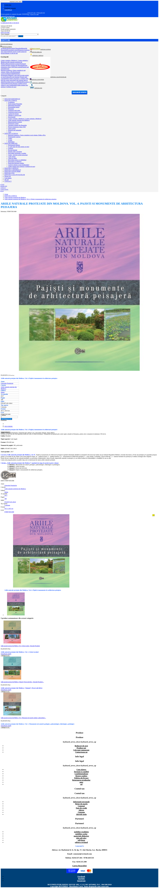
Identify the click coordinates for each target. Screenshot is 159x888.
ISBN (3, 480)
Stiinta (3, 392)
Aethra (10, 138)
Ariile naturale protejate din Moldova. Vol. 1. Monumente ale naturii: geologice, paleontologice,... (23, 718)
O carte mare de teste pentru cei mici (18, 146)
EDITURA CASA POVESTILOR (14, 175)
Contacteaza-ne (81, 752)
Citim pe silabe (12, 158)
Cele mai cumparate (81, 750)
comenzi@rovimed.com (8, 16)
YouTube (81, 879)
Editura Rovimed (81, 842)
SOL (81, 784)
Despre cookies (81, 776)
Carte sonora (11, 156)
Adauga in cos (6, 419)
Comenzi (81, 806)
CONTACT (8, 181)
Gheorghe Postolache (7, 383)
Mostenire (11, 109)
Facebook (81, 876)
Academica (11, 102)
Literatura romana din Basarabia (17, 125)
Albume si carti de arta (14, 115)
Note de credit (81, 808)
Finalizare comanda (10, 8)
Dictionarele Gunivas (14, 137)
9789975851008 (9, 512)
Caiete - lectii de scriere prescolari (18, 155)
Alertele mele (81, 814)
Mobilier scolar (81, 834)
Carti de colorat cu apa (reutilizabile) (18, 165)
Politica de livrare (81, 778)
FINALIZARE (5, 32)
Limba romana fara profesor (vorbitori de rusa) (21, 166)
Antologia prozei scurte (15, 112)
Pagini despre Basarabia (15, 104)
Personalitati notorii (13, 107)
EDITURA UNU (9, 173)
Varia (9, 132)
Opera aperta (12, 128)
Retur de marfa (81, 804)
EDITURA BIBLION (10, 143)
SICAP (6, 179)
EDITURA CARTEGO (11, 168)
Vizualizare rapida (6, 654)
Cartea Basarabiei (79, 866)
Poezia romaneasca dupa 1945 (17, 127)
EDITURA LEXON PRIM (12, 171)
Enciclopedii (11, 117)
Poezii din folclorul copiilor (16, 163)
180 (5, 498)
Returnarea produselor (81, 780)
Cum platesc (8, 178)
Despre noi (7, 176)
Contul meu (7, 5)
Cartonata (7, 505)
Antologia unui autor (14, 110)
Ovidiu (10, 140)
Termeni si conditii (81, 772)
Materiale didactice (81, 836)
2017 (5, 495)
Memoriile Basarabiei (14, 105)
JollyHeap (81, 840)
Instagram (81, 881)
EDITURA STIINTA (10, 100)
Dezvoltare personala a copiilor (17, 153)
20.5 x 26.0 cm (8, 508)
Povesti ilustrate (12, 150)
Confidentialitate (81, 774)
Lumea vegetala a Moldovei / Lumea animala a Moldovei (24, 118)
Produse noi (81, 748)
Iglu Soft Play (81, 838)
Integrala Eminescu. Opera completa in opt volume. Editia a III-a (27, 135)
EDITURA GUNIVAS (11, 133)
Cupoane (81, 812)
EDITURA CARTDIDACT (12, 170)
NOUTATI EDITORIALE (12, 99)
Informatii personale (81, 802)
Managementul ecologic (15, 122)
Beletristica (11, 142)
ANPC (81, 782)
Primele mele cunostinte (15, 151)
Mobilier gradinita (81, 832)
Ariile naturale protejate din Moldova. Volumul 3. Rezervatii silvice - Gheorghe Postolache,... (22, 682)
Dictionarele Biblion (14, 145)
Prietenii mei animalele (14, 130)
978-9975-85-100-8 (10, 502)
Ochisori (10, 148)
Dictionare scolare (13, 123)
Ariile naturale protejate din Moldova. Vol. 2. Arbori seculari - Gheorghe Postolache (20, 646)
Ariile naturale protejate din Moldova (19, 120)
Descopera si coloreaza (14, 161)
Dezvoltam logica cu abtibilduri (17, 160)
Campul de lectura (13, 113)
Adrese (81, 810)
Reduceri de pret (81, 746)
